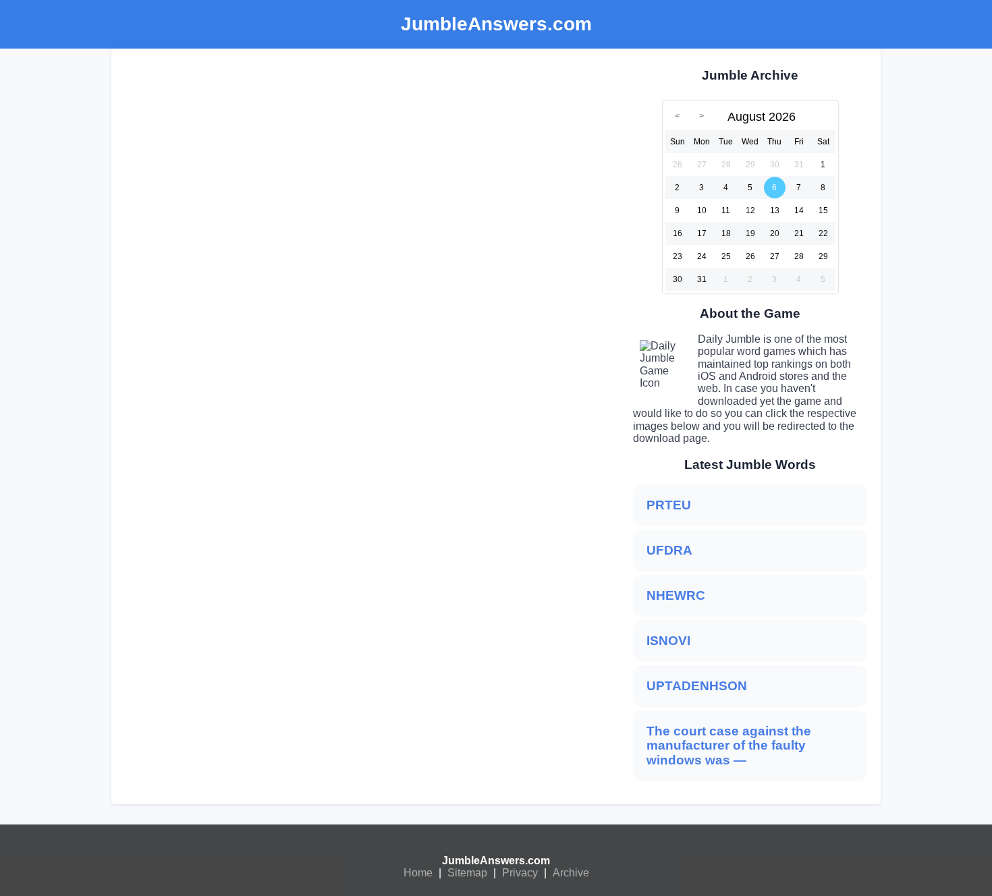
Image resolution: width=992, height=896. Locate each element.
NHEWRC (675, 595)
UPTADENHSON (696, 686)
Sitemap (467, 872)
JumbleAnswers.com (496, 860)
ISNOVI (668, 641)
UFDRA (669, 550)
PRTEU (668, 505)
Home (418, 872)
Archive (571, 872)
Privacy (520, 872)
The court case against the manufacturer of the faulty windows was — (728, 746)
